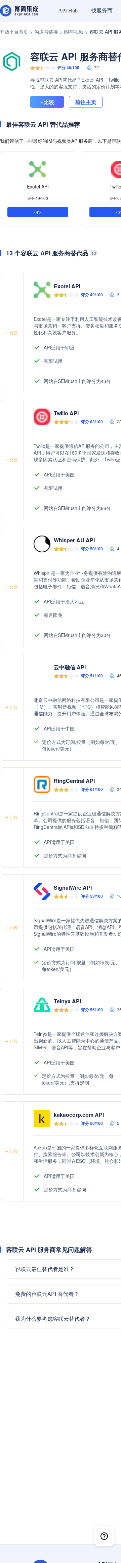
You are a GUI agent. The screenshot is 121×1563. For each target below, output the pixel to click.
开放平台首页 (14, 31)
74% (37, 212)
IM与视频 (73, 31)
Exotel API (38, 186)
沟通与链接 (46, 31)
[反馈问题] (104, 1536)
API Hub (68, 10)
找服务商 (102, 10)
